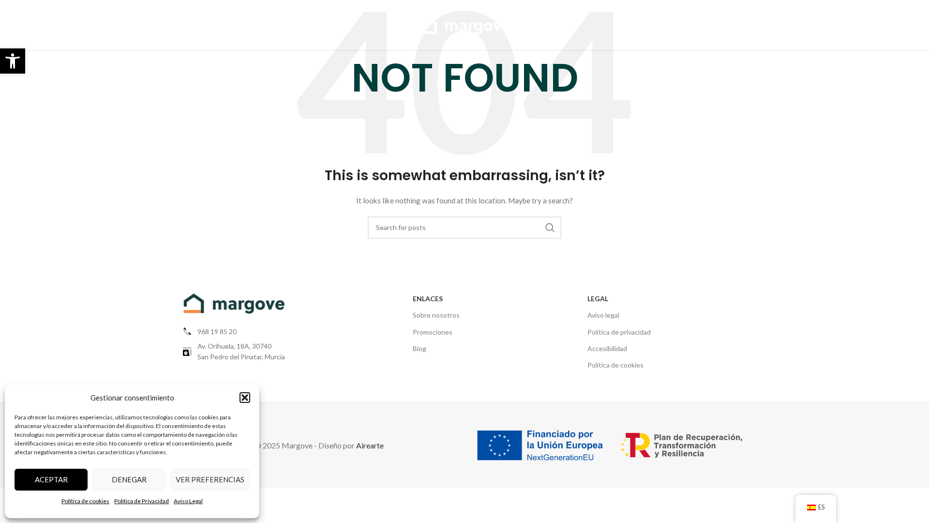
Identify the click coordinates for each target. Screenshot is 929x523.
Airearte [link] (370, 445)
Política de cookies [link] (85, 501)
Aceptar (51, 479)
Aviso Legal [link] (188, 501)
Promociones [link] (432, 332)
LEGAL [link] (597, 298)
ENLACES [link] (428, 298)
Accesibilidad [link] (607, 348)
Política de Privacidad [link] (141, 501)
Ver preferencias (210, 479)
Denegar (129, 479)
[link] (12, 61)
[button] (245, 397)
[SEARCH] (550, 227)
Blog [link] (419, 348)
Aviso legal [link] (603, 315)
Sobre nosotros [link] (436, 315)
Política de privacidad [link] (619, 332)
